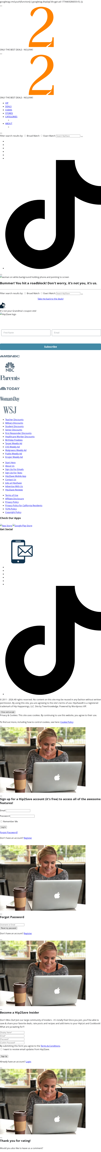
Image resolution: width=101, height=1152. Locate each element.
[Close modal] (1, 726)
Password (5, 816)
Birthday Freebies (14, 440)
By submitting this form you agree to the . (30, 1045)
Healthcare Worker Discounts (20, 436)
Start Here (10, 462)
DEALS (8, 106)
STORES (9, 113)
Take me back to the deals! (51, 298)
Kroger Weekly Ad (14, 457)
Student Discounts (14, 426)
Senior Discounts (13, 429)
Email (2, 810)
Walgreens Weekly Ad (15, 450)
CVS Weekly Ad (12, 446)
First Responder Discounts (18, 433)
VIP (6, 103)
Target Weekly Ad (13, 443)
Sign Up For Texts (13, 472)
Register (28, 838)
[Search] (1, 53)
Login (28, 1061)
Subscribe (50, 346)
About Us (9, 465)
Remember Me (10, 821)
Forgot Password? (9, 832)
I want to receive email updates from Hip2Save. (26, 1049)
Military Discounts (14, 423)
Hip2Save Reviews (14, 489)
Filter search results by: (12, 135)
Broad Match (33, 135)
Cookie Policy (66, 722)
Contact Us (10, 479)
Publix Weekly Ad (13, 453)
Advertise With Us (14, 486)
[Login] (1, 274)
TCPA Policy (11, 508)
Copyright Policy (13, 512)
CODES (8, 109)
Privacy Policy (12, 502)
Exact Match (49, 135)
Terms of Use (11, 495)
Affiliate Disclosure (14, 498)
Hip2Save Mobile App (15, 476)
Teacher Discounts (14, 419)
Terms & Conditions (50, 1045)
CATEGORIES (11, 116)
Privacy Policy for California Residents (23, 505)
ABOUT (8, 123)
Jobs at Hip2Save (13, 483)
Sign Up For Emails (14, 469)
